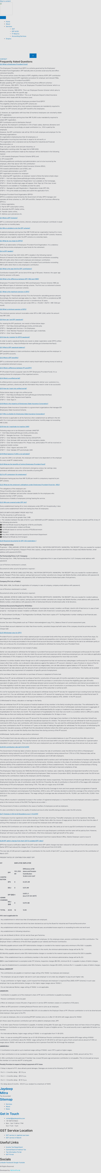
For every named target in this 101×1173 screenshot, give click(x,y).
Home (8, 22)
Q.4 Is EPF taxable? (6, 251)
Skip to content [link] (5, 1)
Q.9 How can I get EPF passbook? (11, 319)
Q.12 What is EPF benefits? (9, 358)
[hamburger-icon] (3, 17)
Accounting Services (19, 36)
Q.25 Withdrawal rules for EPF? (11, 633)
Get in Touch (9, 1114)
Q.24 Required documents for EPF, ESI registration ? (18, 541)
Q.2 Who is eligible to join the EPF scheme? (15, 228)
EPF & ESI (15, 31)
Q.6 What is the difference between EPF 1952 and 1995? (19, 279)
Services (9, 26)
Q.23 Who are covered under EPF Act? (13, 502)
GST (13, 29)
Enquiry (8, 39)
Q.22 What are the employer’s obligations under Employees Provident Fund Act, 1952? (30, 485)
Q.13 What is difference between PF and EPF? (16, 368)
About (8, 24)
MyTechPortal (15, 1170)
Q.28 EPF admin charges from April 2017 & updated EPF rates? (21, 841)
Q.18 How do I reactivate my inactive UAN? (14, 427)
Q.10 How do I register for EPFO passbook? (15, 337)
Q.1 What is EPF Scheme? (9, 218)
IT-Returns (15, 34)
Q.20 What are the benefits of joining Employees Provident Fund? (22, 464)
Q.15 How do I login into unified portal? (13, 388)
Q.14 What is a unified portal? (10, 378)
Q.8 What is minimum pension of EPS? (13, 309)
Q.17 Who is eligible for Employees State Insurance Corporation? (22, 414)
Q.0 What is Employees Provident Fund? (14, 64)
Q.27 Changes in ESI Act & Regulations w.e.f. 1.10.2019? (19, 814)
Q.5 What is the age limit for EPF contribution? (16, 269)
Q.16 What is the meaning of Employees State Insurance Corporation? (24, 404)
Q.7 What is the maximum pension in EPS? (14, 292)
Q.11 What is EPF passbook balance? (12, 347)
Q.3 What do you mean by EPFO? (11, 241)
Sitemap (6, 1099)
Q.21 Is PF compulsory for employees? (13, 474)
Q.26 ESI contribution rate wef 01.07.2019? (14, 747)
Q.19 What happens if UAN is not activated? (15, 454)
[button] (50, 64)
